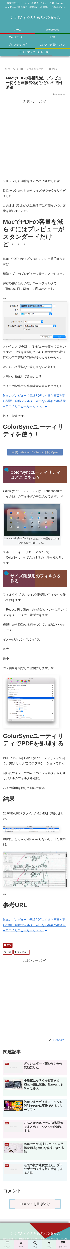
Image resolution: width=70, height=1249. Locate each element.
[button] (62, 765)
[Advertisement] (35, 139)
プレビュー (23, 952)
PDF (9, 952)
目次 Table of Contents (27, 452)
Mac (9, 945)
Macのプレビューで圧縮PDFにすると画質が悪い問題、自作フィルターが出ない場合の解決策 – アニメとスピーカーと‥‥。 (34, 401)
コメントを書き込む (35, 1204)
